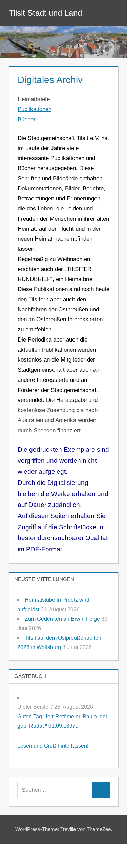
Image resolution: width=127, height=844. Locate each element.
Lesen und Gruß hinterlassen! (52, 746)
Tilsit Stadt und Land (45, 12)
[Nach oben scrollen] (111, 828)
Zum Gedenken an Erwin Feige (62, 619)
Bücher (27, 119)
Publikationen (34, 109)
